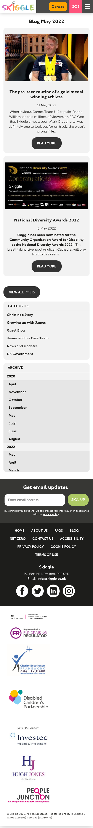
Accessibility (71, 538)
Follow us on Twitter (38, 591)
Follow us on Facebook (23, 591)
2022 (11, 447)
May (12, 415)
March (14, 470)
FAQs (59, 530)
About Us (39, 530)
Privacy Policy (30, 546)
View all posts (22, 292)
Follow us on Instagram (70, 591)
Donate (58, 6)
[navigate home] (18, 6)
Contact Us (42, 538)
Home (19, 530)
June (13, 431)
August (14, 439)
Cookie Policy (63, 546)
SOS (76, 6)
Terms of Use (46, 554)
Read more (46, 143)
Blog (74, 530)
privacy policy (51, 514)
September (18, 407)
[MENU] (87, 6)
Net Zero (18, 538)
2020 (11, 376)
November (17, 392)
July (12, 423)
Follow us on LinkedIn (54, 591)
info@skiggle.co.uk (51, 578)
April (12, 384)
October (15, 400)
